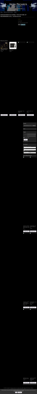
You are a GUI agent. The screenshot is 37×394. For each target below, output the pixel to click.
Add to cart (23, 24)
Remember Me (26, 137)
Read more (19, 392)
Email (25, 148)
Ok (16, 392)
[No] (35, 391)
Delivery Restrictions (8, 12)
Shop (1, 12)
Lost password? (25, 141)
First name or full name (27, 146)
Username (25, 134)
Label (15, 12)
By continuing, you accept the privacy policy (29, 151)
